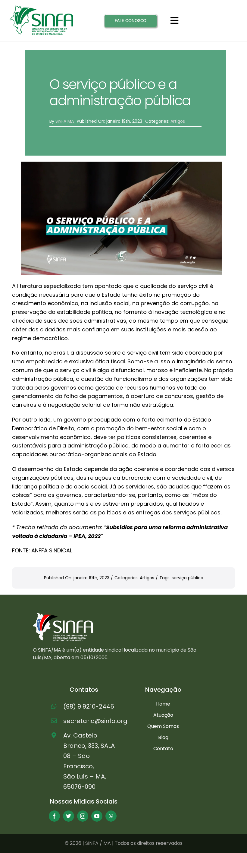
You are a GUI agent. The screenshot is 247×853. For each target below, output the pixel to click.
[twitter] (68, 816)
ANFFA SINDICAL (51, 550)
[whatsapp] (111, 816)
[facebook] (54, 816)
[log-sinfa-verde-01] (41, 8)
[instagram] (82, 816)
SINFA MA (64, 121)
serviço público (187, 578)
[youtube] (96, 816)
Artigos (177, 121)
